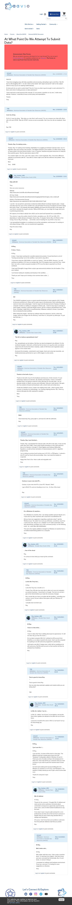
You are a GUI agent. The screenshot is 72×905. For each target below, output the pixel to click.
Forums (12, 34)
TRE (8, 108)
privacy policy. (15, 902)
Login (41, 14)
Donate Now (55, 14)
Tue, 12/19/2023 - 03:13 (60, 139)
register (13, 131)
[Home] (17, 6)
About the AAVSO (21, 34)
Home (6, 34)
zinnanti (9, 73)
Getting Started (41, 24)
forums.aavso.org (18, 58)
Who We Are (29, 24)
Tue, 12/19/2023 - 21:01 (60, 176)
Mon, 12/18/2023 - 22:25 (60, 109)
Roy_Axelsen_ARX (19, 175)
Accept (61, 899)
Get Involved (29, 28)
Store (38, 28)
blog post (43, 58)
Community (53, 24)
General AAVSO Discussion (36, 34)
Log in (7, 131)
